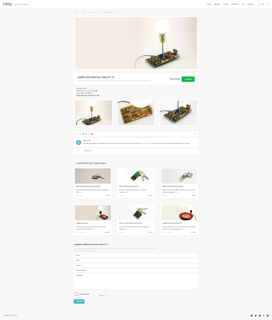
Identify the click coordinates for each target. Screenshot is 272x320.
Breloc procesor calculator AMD (88, 186)
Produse (83, 12)
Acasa (76, 12)
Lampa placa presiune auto (172, 223)
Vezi (80, 192)
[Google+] (260, 316)
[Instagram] (268, 316)
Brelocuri (78, 195)
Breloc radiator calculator (172, 186)
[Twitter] (256, 316)
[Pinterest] (264, 316)
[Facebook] (252, 316)
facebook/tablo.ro (146, 143)
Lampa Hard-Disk (82, 223)
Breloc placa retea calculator (130, 223)
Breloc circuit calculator (128, 186)
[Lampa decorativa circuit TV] (93, 112)
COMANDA (188, 79)
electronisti (87, 151)
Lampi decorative (94, 12)
